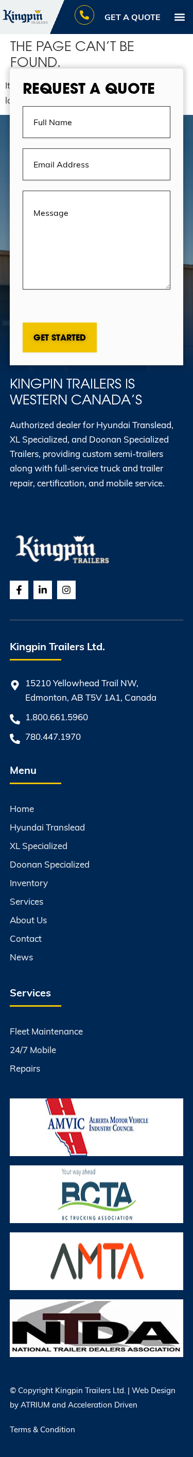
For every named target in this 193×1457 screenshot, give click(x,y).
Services (26, 901)
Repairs (25, 1068)
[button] (179, 17)
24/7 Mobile (33, 1050)
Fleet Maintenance (46, 1031)
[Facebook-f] (19, 590)
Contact (26, 938)
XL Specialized (38, 846)
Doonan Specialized (50, 864)
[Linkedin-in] (42, 590)
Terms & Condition (42, 1429)
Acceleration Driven (102, 1404)
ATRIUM (35, 1404)
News (21, 957)
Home (22, 809)
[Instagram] (66, 590)
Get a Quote (132, 16)
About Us (28, 920)
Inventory (29, 883)
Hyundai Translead (47, 827)
